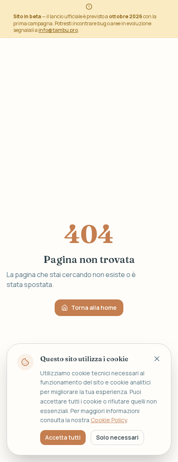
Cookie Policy (109, 420)
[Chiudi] (157, 359)
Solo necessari (117, 437)
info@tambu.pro (58, 30)
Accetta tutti (63, 437)
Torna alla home (94, 307)
